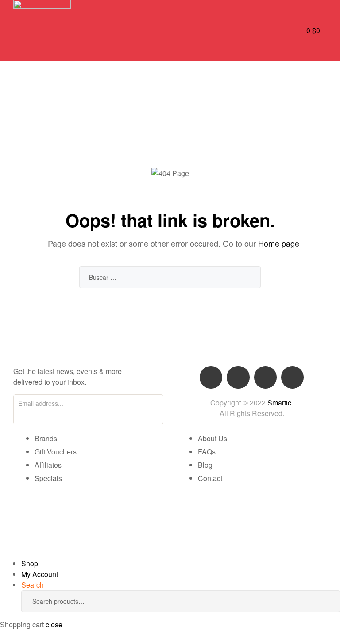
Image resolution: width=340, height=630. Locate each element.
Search (320, 601)
